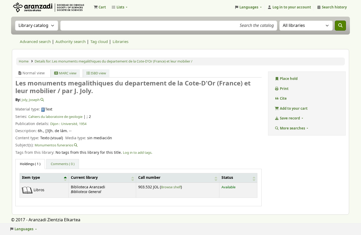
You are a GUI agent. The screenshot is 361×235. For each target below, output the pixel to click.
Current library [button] (84, 177)
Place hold (288, 78)
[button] (99, 7)
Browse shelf (171, 187)
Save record (290, 118)
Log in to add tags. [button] (137, 152)
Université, (69, 123)
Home (24, 61)
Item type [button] (31, 177)
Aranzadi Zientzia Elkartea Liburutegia (25, 7)
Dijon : (55, 123)
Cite (283, 98)
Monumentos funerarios (54, 145)
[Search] (340, 26)
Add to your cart (293, 108)
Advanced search (35, 42)
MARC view (67, 73)
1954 (82, 123)
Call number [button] (149, 177)
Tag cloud (99, 42)
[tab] (62, 164)
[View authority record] (42, 99)
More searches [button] (292, 128)
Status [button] (227, 177)
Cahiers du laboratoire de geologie (55, 116)
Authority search (70, 42)
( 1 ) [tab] (30, 163)
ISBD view (98, 73)
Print (284, 88)
